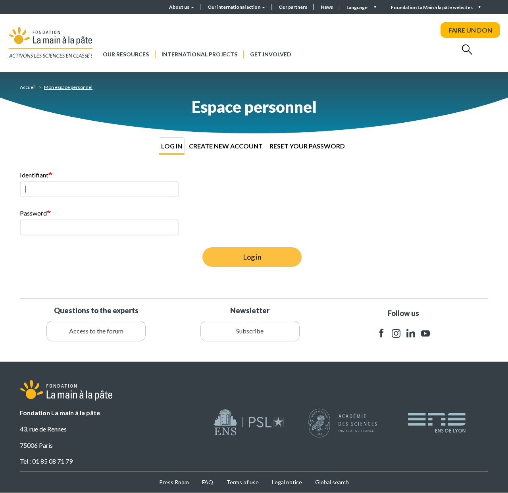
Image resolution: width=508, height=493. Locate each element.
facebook (381, 333)
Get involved (270, 54)
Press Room (174, 482)
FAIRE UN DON (470, 30)
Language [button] (357, 7)
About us (179, 7)
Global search (332, 482)
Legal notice (287, 482)
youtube (425, 333)
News (327, 7)
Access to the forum (96, 331)
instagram (396, 333)
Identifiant (34, 175)
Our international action (234, 7)
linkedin (410, 333)
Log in (171, 146)
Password (33, 213)
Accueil (28, 87)
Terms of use (242, 482)
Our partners (293, 7)
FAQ (207, 482)
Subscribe (250, 331)
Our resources (126, 54)
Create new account (226, 146)
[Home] (51, 42)
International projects (199, 54)
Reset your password (307, 146)
